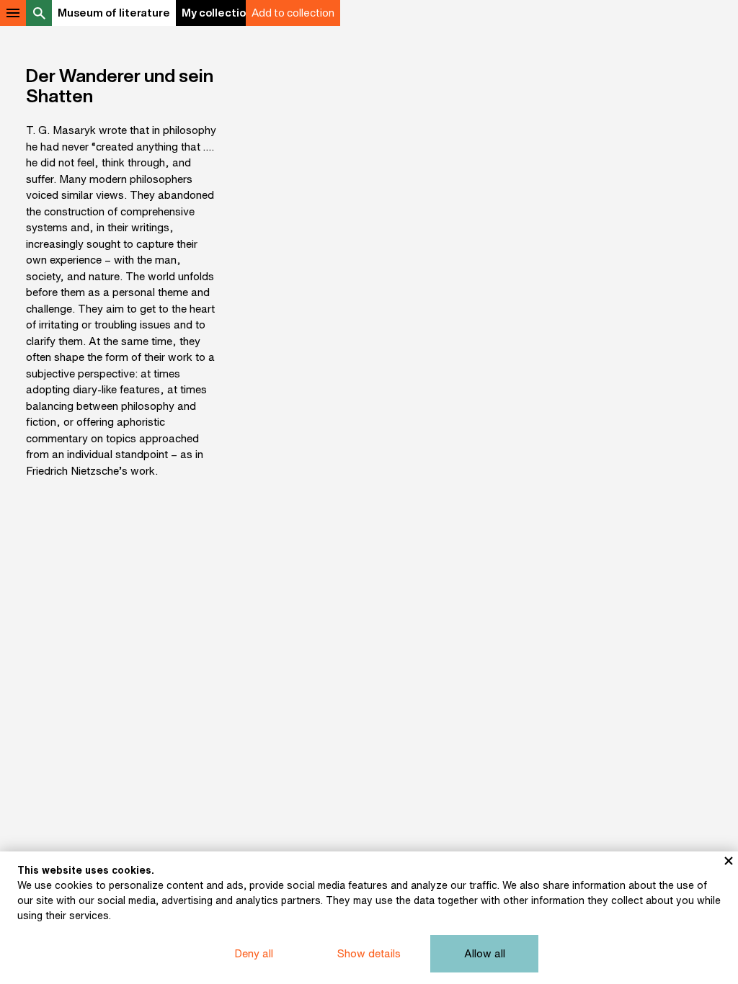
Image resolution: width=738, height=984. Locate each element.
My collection (217, 12)
